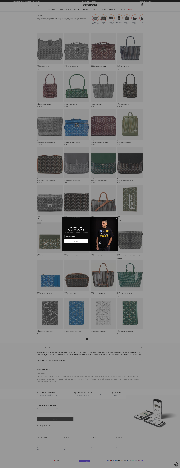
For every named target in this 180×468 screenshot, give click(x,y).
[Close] (116, 218)
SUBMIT (76, 241)
